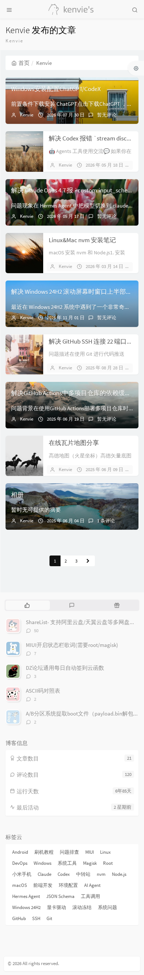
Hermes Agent (26, 896)
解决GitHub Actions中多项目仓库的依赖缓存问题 (77, 393)
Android (20, 852)
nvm (101, 874)
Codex (64, 874)
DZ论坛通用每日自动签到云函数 (65, 667)
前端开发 (42, 885)
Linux (105, 852)
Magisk (90, 863)
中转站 (83, 874)
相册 (17, 495)
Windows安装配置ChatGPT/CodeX (56, 89)
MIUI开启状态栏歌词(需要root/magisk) (72, 644)
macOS (19, 885)
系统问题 (107, 907)
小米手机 (21, 874)
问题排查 (69, 852)
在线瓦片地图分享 (74, 443)
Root (108, 863)
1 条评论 (106, 521)
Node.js (119, 874)
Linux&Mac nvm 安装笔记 (82, 240)
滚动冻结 (82, 907)
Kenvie (26, 115)
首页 (24, 62)
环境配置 (68, 885)
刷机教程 (44, 852)
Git (49, 918)
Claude (44, 874)
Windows (42, 863)
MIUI (89, 852)
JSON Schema (60, 896)
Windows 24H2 (26, 907)
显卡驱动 (56, 907)
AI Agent (92, 885)
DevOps (19, 863)
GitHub (19, 918)
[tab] (27, 605)
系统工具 (67, 863)
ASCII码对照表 (43, 690)
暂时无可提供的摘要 (36, 509)
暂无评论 (106, 115)
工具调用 (90, 896)
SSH (36, 918)
